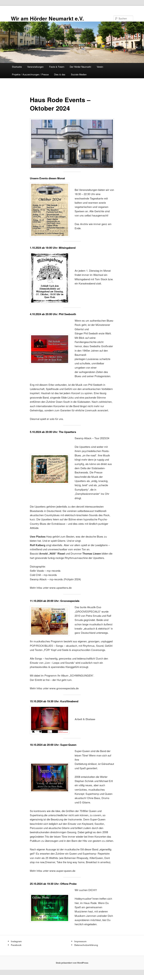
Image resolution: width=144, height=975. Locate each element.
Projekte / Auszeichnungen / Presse (30, 74)
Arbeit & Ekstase (85, 719)
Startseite (17, 66)
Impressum (80, 941)
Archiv (84, 224)
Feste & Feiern (56, 66)
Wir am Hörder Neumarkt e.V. (47, 18)
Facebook (16, 945)
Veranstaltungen (35, 66)
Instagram (16, 941)
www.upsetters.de (60, 588)
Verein (100, 66)
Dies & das (59, 74)
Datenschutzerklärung (86, 945)
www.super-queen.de (62, 871)
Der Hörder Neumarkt (80, 66)
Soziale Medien (79, 74)
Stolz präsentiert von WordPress (72, 962)
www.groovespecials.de (64, 688)
